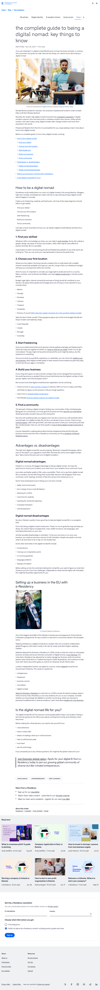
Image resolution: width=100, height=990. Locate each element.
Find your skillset (25, 142)
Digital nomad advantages (28, 166)
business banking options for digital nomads (43, 398)
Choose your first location (28, 146)
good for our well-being (72, 412)
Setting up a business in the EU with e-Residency (35, 174)
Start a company (54, 778)
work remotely (63, 241)
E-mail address (10, 911)
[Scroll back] (16, 17)
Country (52, 911)
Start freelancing (25, 150)
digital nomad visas (62, 274)
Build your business (26, 154)
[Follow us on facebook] (71, 984)
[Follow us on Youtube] (84, 984)
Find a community (25, 158)
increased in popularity (65, 117)
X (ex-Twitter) (37, 811)
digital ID (64, 667)
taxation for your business (73, 700)
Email (46, 811)
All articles (24, 17)
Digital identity (37, 17)
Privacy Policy (6, 984)
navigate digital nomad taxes (37, 394)
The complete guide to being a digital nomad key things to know (20, 10)
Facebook (19, 811)
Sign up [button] (9, 935)
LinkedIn (28, 811)
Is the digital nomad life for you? (29, 178)
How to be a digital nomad (27, 138)
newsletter (35, 792)
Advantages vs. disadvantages (28, 162)
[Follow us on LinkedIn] (96, 984)
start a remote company (39, 387)
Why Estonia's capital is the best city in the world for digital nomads (56, 313)
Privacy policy (53, 906)
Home (4, 10)
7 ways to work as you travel (56, 350)
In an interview (72, 655)
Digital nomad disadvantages (29, 170)
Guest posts (68, 17)
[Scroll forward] (84, 17)
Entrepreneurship (38, 778)
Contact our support (43, 984)
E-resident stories (53, 17)
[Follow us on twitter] (65, 984)
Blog (9, 10)
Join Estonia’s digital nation (32, 759)
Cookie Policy (17, 984)
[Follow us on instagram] (78, 984)
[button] (96, 3)
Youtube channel (62, 796)
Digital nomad (22, 778)
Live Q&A (66, 799)
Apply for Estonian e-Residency (27, 693)
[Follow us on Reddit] (90, 984)
